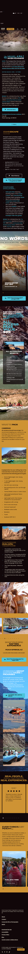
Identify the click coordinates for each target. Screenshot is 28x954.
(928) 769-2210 (19, 164)
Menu (14, 124)
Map (21, 13)
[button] (10, 29)
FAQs (18, 13)
